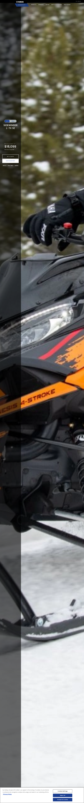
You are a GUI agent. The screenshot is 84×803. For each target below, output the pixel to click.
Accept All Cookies (62, 799)
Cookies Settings (63, 791)
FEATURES (10, 165)
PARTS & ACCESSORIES (56, 4)
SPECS (4, 165)
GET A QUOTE (10, 156)
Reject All (62, 795)
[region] (42, 795)
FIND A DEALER (67, 4)
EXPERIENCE (41, 4)
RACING (47, 4)
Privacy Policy (7, 794)
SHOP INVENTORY (10, 161)
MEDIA (16, 165)
